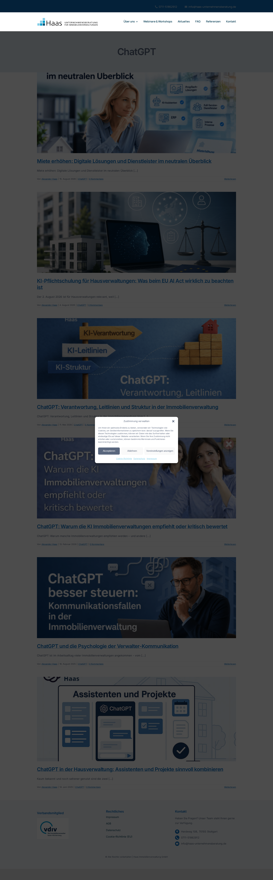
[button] (173, 421)
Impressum (152, 458)
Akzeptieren (109, 451)
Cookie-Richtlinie (124, 458)
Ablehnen (132, 451)
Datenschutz (139, 458)
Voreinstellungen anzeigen (159, 451)
